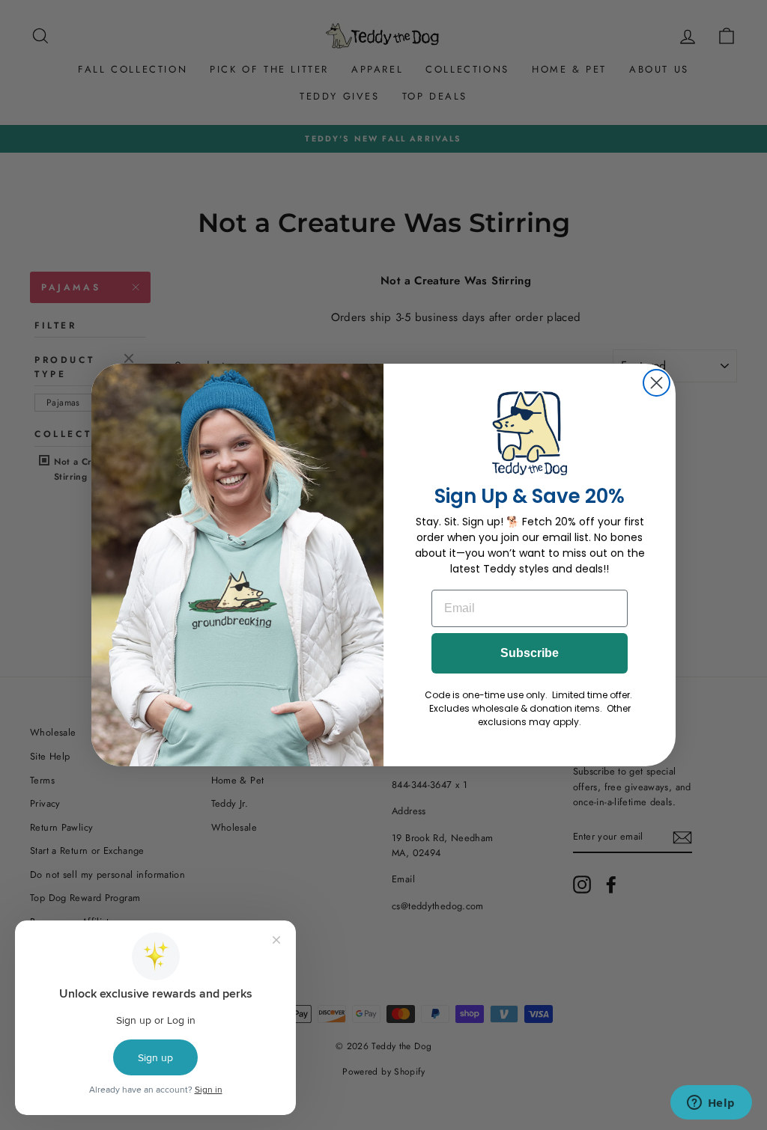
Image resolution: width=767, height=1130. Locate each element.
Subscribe (529, 653)
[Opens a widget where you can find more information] (711, 1104)
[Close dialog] (656, 383)
